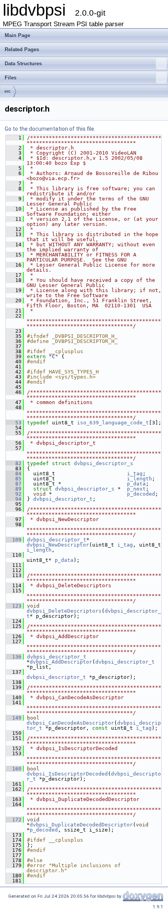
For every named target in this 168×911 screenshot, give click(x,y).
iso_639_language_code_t (113, 423)
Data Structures (23, 64)
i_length (139, 479)
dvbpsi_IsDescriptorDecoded (67, 774)
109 (13, 540)
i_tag (135, 473)
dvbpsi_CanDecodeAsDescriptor (70, 723)
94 (13, 499)
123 (13, 606)
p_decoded (141, 494)
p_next (136, 489)
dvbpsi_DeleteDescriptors (64, 611)
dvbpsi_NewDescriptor (58, 545)
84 (13, 473)
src (7, 91)
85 (13, 479)
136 (13, 657)
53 (13, 423)
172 (13, 820)
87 (13, 484)
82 (13, 463)
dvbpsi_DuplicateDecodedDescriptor (81, 825)
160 (13, 769)
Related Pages (22, 49)
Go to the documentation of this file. (50, 129)
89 (13, 489)
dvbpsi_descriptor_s (103, 463)
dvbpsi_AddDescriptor (61, 662)
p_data (136, 484)
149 (13, 718)
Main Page (17, 35)
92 (13, 494)
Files (10, 78)
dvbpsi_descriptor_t (63, 499)
